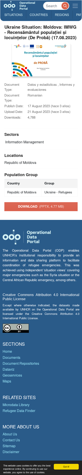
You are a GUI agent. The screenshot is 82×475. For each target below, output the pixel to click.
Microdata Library (16, 404)
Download (41, 206)
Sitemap (9, 445)
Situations (13, 14)
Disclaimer (11, 451)
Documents (11, 357)
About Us (10, 433)
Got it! (66, 466)
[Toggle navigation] (75, 6)
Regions (62, 14)
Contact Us (11, 439)
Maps (7, 381)
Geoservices (12, 375)
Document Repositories (21, 363)
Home (7, 351)
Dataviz (8, 369)
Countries (39, 14)
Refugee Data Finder (19, 410)
